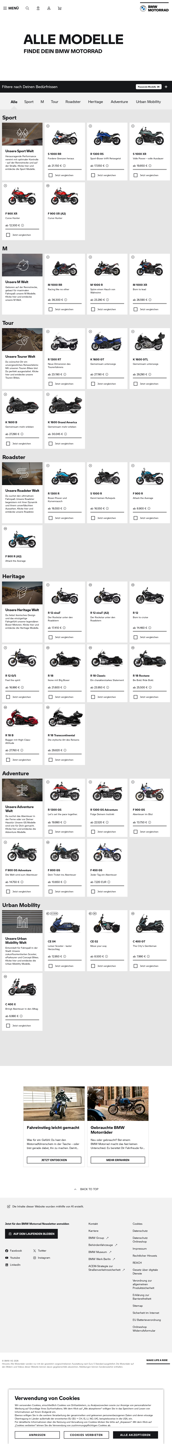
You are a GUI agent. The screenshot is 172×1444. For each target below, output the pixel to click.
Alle (14, 101)
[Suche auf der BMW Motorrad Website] (27, 7)
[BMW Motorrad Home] (154, 8)
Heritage (95, 101)
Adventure (119, 101)
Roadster (73, 101)
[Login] (49, 7)
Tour (54, 101)
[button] (11, 8)
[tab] (14, 104)
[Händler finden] (38, 7)
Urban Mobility (148, 101)
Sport (29, 101)
